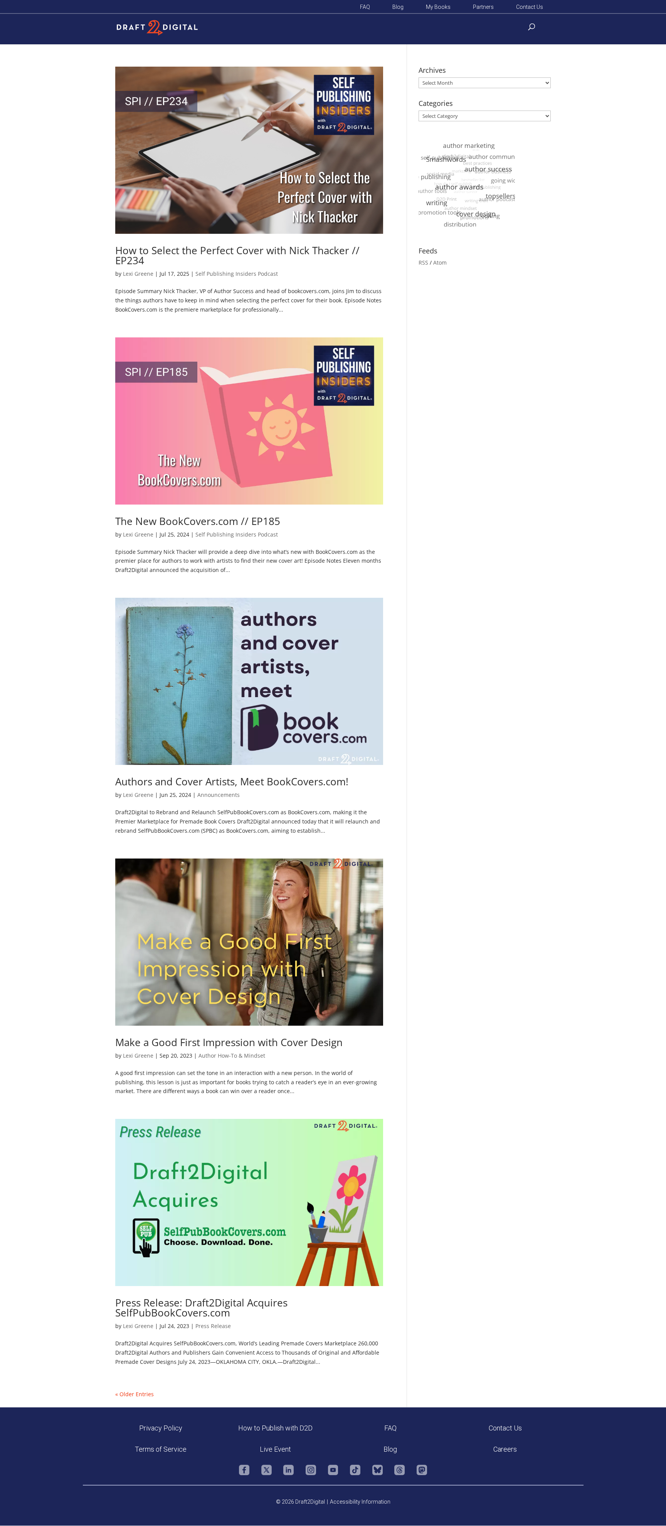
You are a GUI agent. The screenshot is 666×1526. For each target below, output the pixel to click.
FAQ (365, 7)
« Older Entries (134, 1394)
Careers (505, 1449)
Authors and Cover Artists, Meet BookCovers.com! (231, 781)
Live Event (275, 1449)
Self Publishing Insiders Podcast (236, 273)
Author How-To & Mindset (231, 1055)
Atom (440, 262)
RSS (423, 262)
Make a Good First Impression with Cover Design (229, 1042)
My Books (438, 7)
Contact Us (529, 7)
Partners (483, 7)
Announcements (218, 794)
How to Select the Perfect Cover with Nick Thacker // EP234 (237, 255)
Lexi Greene (138, 273)
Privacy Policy (160, 1428)
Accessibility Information (360, 1502)
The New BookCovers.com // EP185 (197, 521)
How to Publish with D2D (275, 1428)
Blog (398, 7)
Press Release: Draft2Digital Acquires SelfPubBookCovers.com (201, 1308)
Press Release (213, 1326)
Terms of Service (161, 1449)
